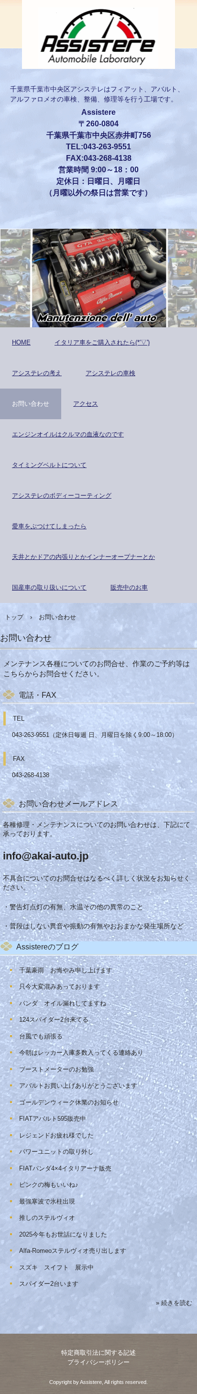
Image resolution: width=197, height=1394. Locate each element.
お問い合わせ (30, 403)
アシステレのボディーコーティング (61, 495)
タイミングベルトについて (49, 464)
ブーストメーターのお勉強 (56, 1069)
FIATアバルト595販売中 (52, 1118)
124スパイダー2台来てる (53, 1019)
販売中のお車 (129, 587)
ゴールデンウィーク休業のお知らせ (69, 1102)
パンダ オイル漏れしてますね (62, 1003)
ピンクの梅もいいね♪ (48, 1184)
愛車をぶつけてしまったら (49, 526)
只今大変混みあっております (59, 986)
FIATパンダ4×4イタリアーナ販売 (65, 1168)
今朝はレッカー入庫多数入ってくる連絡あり (81, 1052)
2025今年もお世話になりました (63, 1234)
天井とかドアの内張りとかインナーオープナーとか (83, 556)
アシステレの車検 (110, 373)
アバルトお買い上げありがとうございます (78, 1085)
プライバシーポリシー (98, 1362)
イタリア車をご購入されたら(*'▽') (102, 342)
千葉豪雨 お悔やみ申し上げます (65, 970)
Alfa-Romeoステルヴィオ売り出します (72, 1250)
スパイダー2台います (48, 1283)
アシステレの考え (37, 373)
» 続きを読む (174, 1302)
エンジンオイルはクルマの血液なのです (68, 434)
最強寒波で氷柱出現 (47, 1201)
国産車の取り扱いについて (49, 587)
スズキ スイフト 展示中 (56, 1267)
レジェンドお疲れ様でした (56, 1135)
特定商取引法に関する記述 (98, 1352)
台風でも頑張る (41, 1036)
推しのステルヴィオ (47, 1217)
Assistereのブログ (47, 947)
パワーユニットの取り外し (56, 1151)
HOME (21, 342)
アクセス (85, 403)
